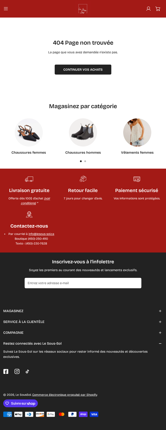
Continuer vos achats (83, 70)
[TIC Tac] (28, 371)
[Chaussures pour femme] (29, 132)
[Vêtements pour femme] (137, 132)
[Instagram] (17, 371)
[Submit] (136, 283)
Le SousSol (23, 395)
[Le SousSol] (83, 8)
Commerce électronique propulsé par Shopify (64, 395)
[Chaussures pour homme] (83, 132)
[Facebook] (5, 371)
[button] (158, 8)
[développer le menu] (5, 8)
